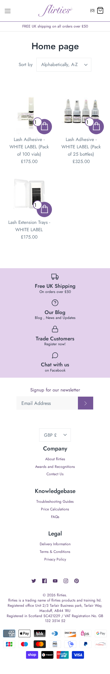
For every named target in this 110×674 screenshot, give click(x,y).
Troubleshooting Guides (55, 501)
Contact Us (55, 474)
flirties (61, 595)
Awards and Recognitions (55, 466)
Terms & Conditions (55, 551)
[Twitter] (33, 581)
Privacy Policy (55, 559)
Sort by (26, 64)
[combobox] (63, 65)
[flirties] (55, 10)
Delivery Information (55, 544)
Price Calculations (55, 509)
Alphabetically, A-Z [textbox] (59, 64)
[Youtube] (55, 581)
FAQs (55, 517)
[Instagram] (66, 581)
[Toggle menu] (7, 10)
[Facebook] (44, 581)
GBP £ (50, 435)
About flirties (55, 459)
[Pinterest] (76, 581)
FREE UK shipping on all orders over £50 (55, 26)
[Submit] (85, 403)
